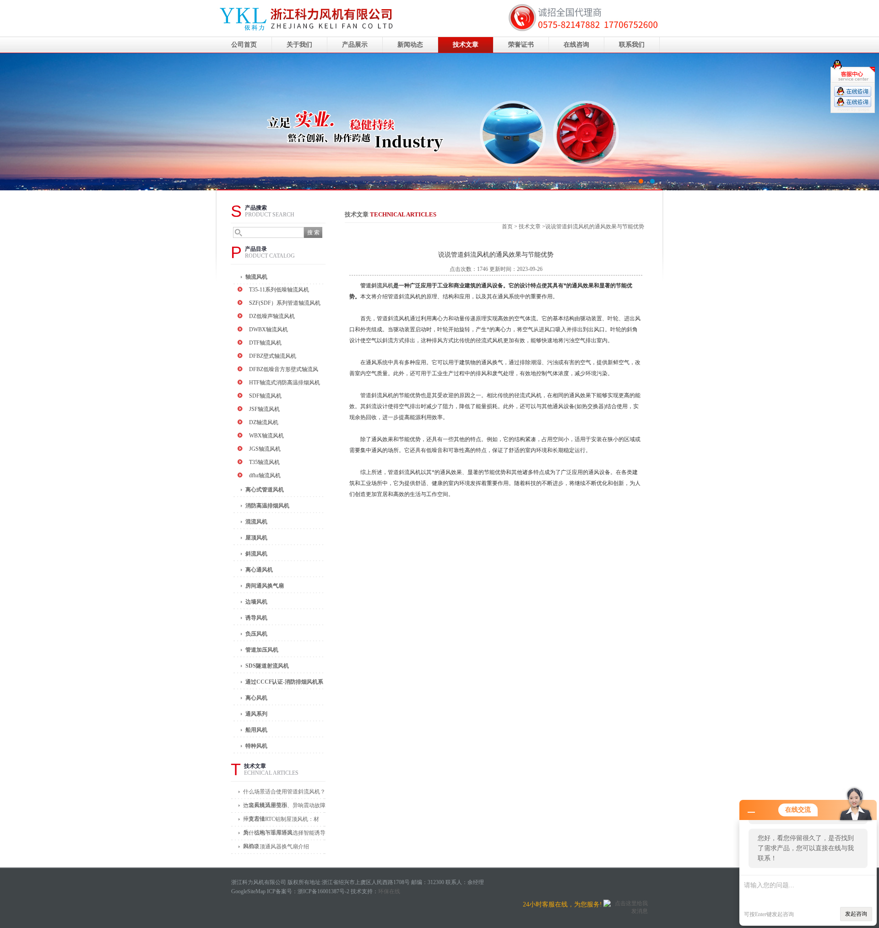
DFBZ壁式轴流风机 (272, 356)
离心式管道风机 (264, 489)
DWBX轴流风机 (268, 329)
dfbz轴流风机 (265, 475)
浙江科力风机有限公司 (439, 121)
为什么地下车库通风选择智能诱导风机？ (284, 835)
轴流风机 (256, 277)
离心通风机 (259, 570)
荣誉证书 (521, 44)
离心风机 (256, 698)
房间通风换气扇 (264, 586)
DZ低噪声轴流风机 (272, 316)
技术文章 (465, 44)
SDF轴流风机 (265, 396)
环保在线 (389, 891)
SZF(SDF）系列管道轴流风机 (284, 303)
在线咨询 (576, 44)
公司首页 (244, 44)
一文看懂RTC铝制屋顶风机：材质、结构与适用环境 (281, 821)
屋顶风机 (256, 537)
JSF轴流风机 (264, 409)
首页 (507, 226)
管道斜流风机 (376, 285)
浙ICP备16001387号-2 (323, 891)
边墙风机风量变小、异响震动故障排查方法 (284, 807)
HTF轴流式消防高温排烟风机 (284, 382)
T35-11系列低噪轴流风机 (279, 289)
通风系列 (256, 714)
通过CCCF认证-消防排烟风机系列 (284, 684)
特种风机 (256, 746)
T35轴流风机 (264, 462)
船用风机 (256, 730)
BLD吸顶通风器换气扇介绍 (276, 846)
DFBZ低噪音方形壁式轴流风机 (283, 370)
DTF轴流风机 (265, 343)
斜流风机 (256, 553)
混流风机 (256, 521)
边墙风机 (256, 602)
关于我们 (299, 44)
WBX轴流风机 (266, 435)
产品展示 (355, 44)
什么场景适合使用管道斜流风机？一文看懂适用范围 (284, 793)
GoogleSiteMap (248, 891)
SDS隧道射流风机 (267, 666)
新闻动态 (410, 44)
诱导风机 (256, 618)
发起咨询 (856, 914)
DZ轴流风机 (263, 422)
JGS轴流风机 (265, 449)
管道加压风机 (261, 650)
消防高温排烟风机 (267, 505)
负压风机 (256, 634)
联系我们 (632, 44)
